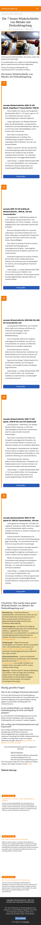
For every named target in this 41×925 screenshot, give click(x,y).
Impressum (20, 902)
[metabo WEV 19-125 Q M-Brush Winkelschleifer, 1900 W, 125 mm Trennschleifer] (21, 196)
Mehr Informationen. (28, 914)
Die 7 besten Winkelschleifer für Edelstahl (15, 839)
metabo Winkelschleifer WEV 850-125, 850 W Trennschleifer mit (21, 321)
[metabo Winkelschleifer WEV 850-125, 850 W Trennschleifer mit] (21, 307)
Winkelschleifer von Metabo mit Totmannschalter (18, 742)
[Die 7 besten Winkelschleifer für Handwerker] (20, 865)
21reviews (25, 922)
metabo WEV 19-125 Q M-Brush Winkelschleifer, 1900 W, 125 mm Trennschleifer (17, 211)
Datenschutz (30, 902)
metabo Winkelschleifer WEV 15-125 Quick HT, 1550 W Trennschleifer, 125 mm (21, 519)
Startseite (4, 14)
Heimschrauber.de (9, 8)
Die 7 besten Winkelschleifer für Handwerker (16, 880)
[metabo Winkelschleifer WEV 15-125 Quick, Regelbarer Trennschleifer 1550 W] (21, 93)
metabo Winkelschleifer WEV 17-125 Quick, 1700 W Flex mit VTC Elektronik (19, 420)
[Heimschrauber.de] (20, 3)
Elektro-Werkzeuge (15, 14)
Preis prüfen (21, 176)
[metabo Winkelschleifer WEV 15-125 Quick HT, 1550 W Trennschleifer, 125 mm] (21, 505)
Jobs (14, 902)
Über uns (31, 900)
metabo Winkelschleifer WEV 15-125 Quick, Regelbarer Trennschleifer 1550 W (21, 106)
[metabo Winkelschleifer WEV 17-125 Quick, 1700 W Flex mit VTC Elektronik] (21, 406)
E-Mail (30, 764)
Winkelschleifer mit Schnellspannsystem (16, 649)
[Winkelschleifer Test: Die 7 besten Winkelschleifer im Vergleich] (20, 784)
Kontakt (9, 902)
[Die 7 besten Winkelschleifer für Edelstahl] (20, 824)
